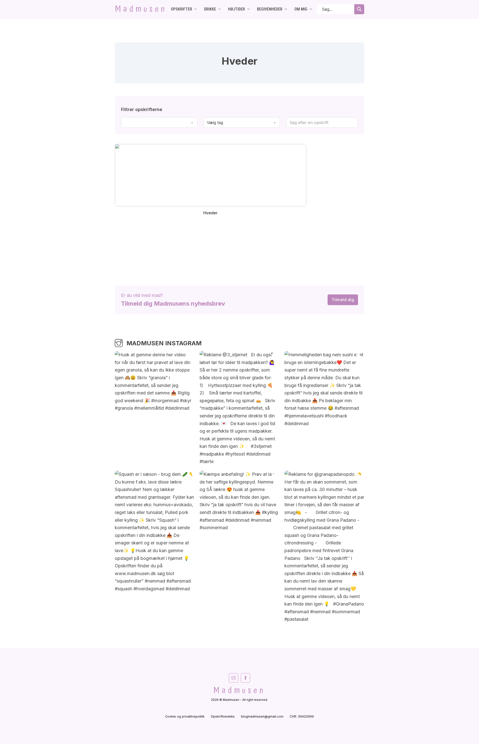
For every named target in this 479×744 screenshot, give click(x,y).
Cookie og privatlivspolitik (185, 716)
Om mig (300, 9)
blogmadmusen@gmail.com (262, 716)
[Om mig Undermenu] (311, 9)
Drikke (210, 9)
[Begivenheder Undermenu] (286, 9)
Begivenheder (269, 9)
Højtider (236, 9)
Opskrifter (181, 9)
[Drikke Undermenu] (220, 9)
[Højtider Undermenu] (248, 9)
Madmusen (141, 9)
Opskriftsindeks (223, 716)
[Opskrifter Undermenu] (196, 9)
